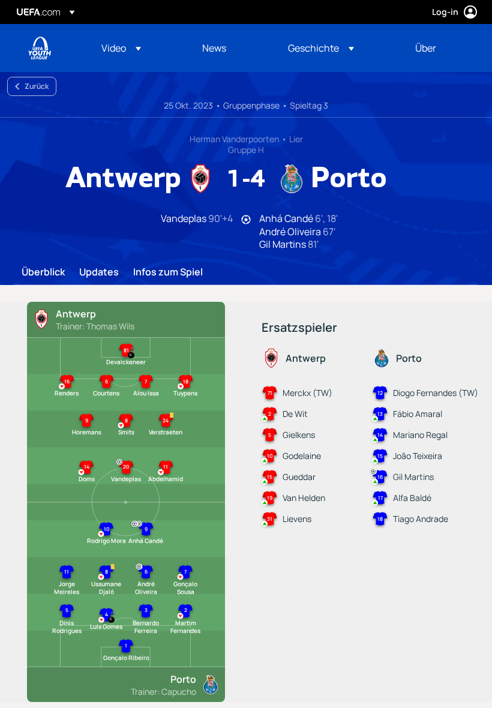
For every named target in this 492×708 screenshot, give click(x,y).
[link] (214, 48)
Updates (99, 272)
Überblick (43, 272)
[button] (121, 48)
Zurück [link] (37, 86)
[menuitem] (137, 48)
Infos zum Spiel (168, 272)
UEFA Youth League (39, 48)
